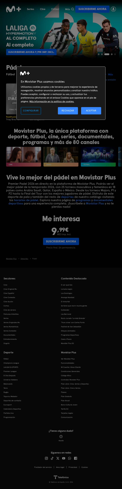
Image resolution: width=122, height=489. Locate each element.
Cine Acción (8, 302)
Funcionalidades (67, 363)
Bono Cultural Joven (69, 405)
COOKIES (84, 467)
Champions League (11, 363)
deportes (67, 197)
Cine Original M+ (10, 289)
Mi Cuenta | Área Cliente (71, 367)
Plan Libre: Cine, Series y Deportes (75, 384)
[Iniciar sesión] (113, 9)
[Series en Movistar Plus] (60, 157)
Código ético (66, 376)
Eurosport (8, 405)
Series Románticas (11, 327)
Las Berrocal (66, 314)
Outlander (65, 310)
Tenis (6, 388)
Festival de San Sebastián (71, 327)
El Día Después (9, 376)
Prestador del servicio (43, 467)
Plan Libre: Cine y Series (70, 388)
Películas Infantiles (11, 314)
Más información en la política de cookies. (51, 101)
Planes (63, 392)
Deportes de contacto (12, 401)
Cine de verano (10, 310)
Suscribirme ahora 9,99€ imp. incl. (31, 52)
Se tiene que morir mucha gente (74, 306)
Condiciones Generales (70, 371)
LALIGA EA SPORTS (11, 367)
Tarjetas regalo (67, 413)
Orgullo (7, 343)
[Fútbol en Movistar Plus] (98, 157)
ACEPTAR (91, 110)
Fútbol (55, 9)
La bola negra (66, 289)
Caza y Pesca (66, 339)
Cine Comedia (9, 297)
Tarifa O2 (64, 409)
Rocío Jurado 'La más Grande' (73, 318)
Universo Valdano (11, 380)
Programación (9, 417)
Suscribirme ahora (92, 9)
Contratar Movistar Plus (70, 380)
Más (67, 9)
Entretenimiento (10, 339)
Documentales (9, 335)
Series (30, 9)
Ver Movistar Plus (68, 359)
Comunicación (67, 417)
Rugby (6, 392)
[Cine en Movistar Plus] (23, 157)
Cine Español (9, 293)
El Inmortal (65, 302)
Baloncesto (8, 384)
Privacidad (73, 467)
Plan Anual (65, 401)
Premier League (10, 371)
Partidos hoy (9, 413)
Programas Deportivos (70, 335)
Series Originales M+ (12, 322)
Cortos (6, 306)
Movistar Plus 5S (67, 343)
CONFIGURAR (31, 110)
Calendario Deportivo (12, 409)
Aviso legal (60, 467)
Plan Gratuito (66, 396)
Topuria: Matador (10, 396)
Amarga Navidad (67, 297)
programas (83, 200)
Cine (42, 9)
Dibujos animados (68, 331)
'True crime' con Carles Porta (73, 322)
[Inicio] (13, 9)
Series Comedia (10, 331)
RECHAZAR (68, 110)
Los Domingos (66, 293)
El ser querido (66, 285)
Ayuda (61, 441)
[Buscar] (72, 9)
